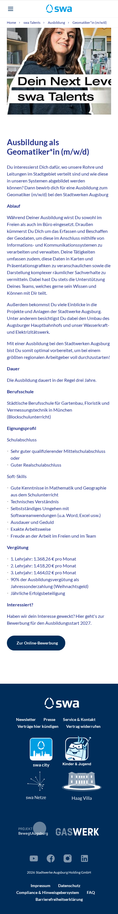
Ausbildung (57, 22)
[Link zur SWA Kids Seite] (77, 750)
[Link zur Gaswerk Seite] (77, 832)
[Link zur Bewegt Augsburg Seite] (33, 828)
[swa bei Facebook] (51, 858)
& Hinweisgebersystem (47, 892)
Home (12, 22)
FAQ (91, 892)
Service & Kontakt (79, 719)
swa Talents (32, 22)
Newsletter (26, 719)
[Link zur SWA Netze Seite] (36, 785)
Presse (49, 719)
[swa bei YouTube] (34, 858)
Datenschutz (69, 885)
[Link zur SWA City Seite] (41, 749)
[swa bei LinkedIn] (84, 858)
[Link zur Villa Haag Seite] (82, 786)
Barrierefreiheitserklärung (59, 899)
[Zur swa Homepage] (62, 703)
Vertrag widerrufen (83, 726)
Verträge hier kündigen (37, 726)
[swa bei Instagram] (68, 858)
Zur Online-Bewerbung (37, 642)
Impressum (40, 885)
